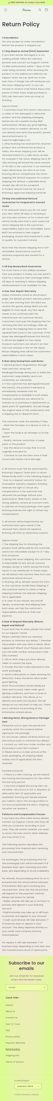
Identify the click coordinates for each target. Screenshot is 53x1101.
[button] (6, 10)
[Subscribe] (44, 987)
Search (9, 1005)
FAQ (8, 1030)
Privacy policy (13, 1036)
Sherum (35, 1094)
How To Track (13, 1024)
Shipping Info (13, 1055)
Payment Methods (15, 1043)
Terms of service (15, 1062)
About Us (10, 1011)
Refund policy (13, 1049)
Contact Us (12, 1017)
